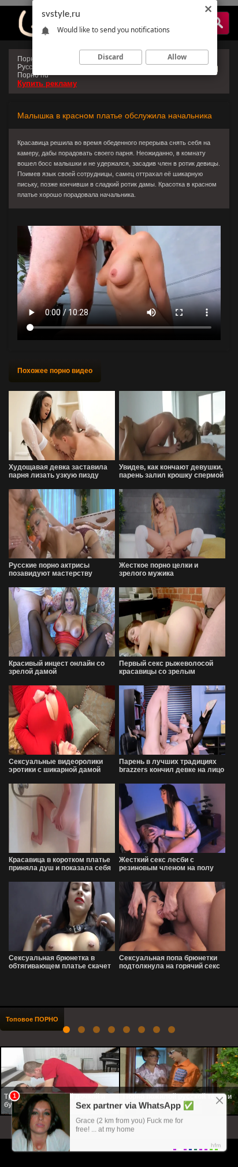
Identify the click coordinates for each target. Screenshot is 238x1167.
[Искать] (217, 23)
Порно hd (33, 75)
